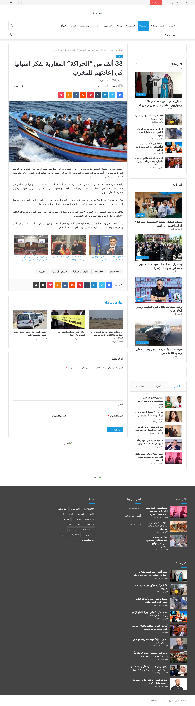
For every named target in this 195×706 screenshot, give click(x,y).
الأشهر (177, 386)
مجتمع (144, 25)
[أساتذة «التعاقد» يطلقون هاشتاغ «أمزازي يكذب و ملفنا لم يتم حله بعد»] (173, 162)
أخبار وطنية (62, 509)
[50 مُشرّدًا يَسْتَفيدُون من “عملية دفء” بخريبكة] (173, 119)
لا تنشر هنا (75, 535)
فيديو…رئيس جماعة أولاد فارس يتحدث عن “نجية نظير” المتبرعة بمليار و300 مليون (149, 668)
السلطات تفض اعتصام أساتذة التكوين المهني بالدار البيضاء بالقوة (150, 132)
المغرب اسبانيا (80, 271)
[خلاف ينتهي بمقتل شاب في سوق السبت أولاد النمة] (68, 319)
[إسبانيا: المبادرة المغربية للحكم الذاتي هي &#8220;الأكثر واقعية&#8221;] (68, 245)
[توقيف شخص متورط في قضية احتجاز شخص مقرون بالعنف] (30, 319)
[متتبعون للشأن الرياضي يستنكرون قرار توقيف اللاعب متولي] (173, 402)
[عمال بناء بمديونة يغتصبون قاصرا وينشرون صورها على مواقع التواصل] (178, 541)
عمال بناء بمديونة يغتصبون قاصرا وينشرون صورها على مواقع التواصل (157, 541)
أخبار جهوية (108, 25)
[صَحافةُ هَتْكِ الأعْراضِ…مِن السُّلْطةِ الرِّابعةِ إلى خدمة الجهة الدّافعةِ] (173, 147)
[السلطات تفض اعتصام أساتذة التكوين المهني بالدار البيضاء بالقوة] (173, 133)
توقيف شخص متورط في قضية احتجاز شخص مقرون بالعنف (30, 333)
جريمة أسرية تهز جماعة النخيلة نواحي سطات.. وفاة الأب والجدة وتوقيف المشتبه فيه (106, 334)
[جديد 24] (97, 13)
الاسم (120, 404)
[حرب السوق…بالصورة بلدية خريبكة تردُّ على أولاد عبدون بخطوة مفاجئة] (178, 657)
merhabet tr (89, 509)
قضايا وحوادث (158, 25)
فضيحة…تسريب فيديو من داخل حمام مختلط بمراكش (158, 525)
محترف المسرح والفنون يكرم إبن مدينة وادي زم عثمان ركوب (150, 681)
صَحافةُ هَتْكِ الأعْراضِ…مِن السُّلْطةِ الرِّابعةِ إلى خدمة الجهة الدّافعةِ (149, 147)
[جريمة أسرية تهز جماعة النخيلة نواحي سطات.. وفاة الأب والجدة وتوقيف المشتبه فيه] (106, 319)
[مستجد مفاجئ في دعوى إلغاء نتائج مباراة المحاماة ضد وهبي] (173, 444)
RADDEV (154, 700)
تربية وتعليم (84, 25)
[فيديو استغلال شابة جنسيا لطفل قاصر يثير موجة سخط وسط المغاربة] (173, 458)
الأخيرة (159, 386)
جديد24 (114, 86)
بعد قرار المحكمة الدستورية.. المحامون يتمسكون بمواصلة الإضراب (120, 2)
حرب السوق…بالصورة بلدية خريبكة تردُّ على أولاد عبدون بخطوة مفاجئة (151, 654)
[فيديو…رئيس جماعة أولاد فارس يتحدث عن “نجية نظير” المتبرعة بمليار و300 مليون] (178, 670)
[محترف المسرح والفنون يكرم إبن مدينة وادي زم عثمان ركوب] (178, 684)
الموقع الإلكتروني (59, 415)
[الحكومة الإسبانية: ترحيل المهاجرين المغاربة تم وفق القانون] (106, 245)
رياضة (119, 25)
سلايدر (69, 524)
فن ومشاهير (74, 529)
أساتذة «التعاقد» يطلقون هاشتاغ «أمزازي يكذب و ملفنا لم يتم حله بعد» (149, 161)
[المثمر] (68, 443)
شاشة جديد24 (88, 529)
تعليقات (140, 386)
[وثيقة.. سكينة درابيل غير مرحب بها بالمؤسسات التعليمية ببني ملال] (173, 416)
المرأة (63, 25)
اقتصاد (96, 25)
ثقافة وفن (77, 519)
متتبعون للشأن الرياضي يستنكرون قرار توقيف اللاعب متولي (150, 401)
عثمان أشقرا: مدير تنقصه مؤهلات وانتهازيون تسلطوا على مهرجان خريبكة (160, 103)
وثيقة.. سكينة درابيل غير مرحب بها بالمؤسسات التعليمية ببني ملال (149, 415)
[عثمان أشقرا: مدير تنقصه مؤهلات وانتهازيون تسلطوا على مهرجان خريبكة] (178, 576)
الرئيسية (172, 25)
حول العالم (171, 35)
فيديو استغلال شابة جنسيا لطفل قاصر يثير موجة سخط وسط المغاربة (149, 457)
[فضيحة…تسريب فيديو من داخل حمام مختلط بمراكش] (178, 526)
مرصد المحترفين (87, 540)
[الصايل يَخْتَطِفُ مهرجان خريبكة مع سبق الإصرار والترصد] (178, 643)
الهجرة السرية (59, 271)
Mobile (99, 271)
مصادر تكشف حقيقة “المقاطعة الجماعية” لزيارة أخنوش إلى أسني (158, 223)
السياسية (131, 25)
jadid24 (114, 271)
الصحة (73, 25)
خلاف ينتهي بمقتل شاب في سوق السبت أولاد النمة (70, 333)
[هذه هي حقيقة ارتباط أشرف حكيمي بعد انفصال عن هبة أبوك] (173, 431)
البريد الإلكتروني (115, 415)
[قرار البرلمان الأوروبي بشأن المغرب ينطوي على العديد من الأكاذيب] (31, 245)
